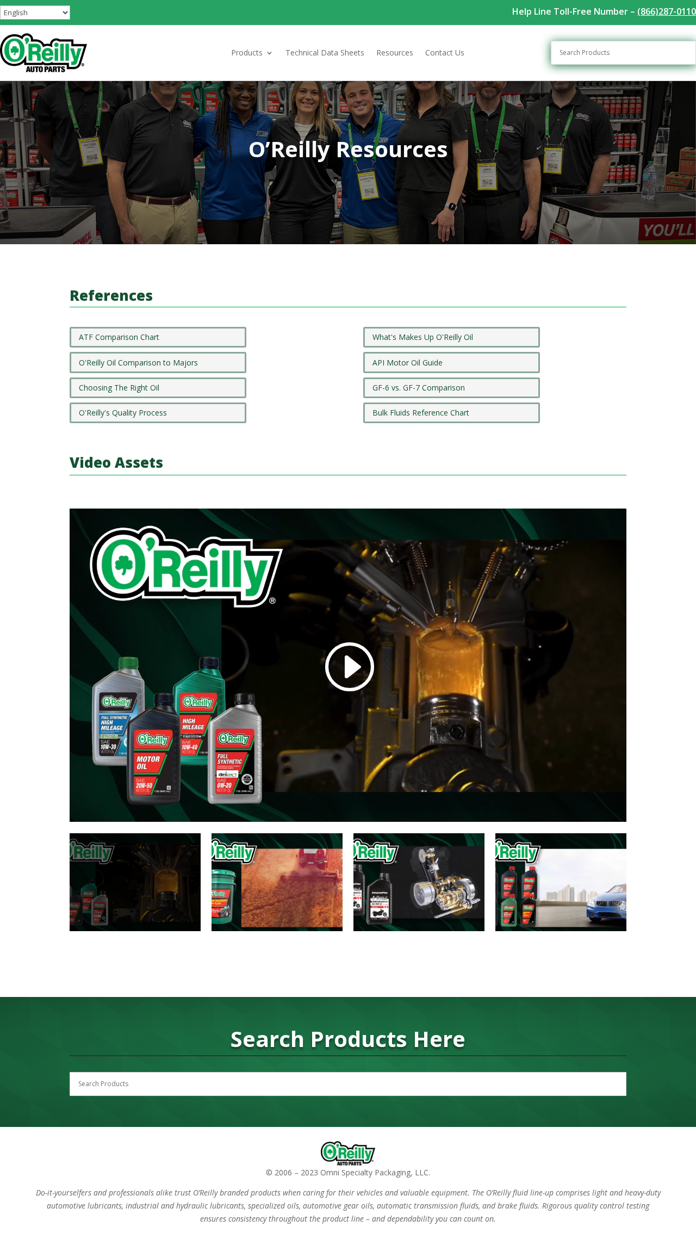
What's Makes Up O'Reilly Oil (422, 337)
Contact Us (444, 53)
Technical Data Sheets (324, 53)
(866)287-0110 (666, 11)
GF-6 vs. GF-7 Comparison (418, 387)
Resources (394, 53)
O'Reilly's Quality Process (123, 412)
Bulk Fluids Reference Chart (420, 412)
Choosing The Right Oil (119, 387)
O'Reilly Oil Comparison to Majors (138, 362)
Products (247, 53)
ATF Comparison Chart (119, 337)
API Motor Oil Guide (407, 362)
